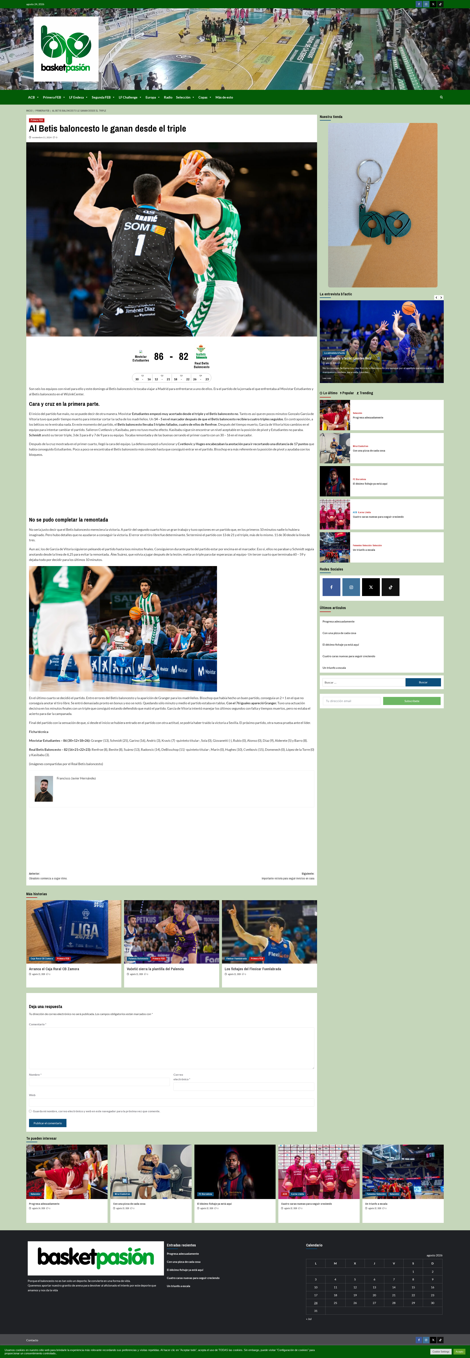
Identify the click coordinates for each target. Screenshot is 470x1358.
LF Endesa (76, 97)
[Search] (441, 97)
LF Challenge (128, 97)
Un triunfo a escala (364, 550)
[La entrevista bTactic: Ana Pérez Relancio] (382, 341)
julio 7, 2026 (331, 363)
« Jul (309, 1319)
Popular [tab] (347, 392)
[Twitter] (433, 4)
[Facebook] (419, 4)
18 (335, 1295)
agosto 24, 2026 (38, 1208)
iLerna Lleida (364, 512)
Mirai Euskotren (360, 446)
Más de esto (224, 97)
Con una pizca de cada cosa (369, 450)
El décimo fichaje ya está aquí (370, 484)
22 (413, 1295)
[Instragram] (426, 4)
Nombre (35, 1074)
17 (315, 1295)
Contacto (32, 1340)
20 (374, 1295)
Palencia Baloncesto (138, 958)
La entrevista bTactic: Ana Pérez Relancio (351, 358)
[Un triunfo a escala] (335, 547)
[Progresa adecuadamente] (335, 414)
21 (393, 1295)
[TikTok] (440, 4)
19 (355, 1295)
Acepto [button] (459, 1351)
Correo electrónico (181, 1077)
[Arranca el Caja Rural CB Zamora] (73, 932)
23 (432, 1295)
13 (374, 1287)
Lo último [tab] (329, 392)
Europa (151, 97)
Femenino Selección (362, 545)
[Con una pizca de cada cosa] (335, 448)
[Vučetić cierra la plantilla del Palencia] (171, 932)
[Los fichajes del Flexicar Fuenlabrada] (269, 932)
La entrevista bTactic (334, 353)
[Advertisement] (139, 486)
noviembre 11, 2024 (42, 137)
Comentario (37, 1024)
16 (432, 1287)
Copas (202, 97)
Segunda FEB (101, 97)
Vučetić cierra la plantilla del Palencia (155, 968)
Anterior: (48, 876)
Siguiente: (288, 876)
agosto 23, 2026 (122, 1208)
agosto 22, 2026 (206, 1208)
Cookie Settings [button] (441, 1351)
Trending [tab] (366, 392)
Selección (183, 97)
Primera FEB (52, 97)
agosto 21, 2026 (38, 974)
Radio (168, 97)
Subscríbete (411, 701)
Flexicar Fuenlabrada (236, 958)
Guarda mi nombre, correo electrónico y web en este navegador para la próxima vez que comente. (96, 1111)
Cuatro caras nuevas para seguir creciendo (378, 517)
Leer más (327, 378)
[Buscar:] (364, 682)
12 (355, 1287)
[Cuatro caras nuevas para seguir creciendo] (335, 514)
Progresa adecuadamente (368, 417)
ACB (31, 97)
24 (315, 1303)
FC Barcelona (359, 479)
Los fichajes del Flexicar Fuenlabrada (253, 968)
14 (393, 1287)
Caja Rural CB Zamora (42, 958)
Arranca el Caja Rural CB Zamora (54, 968)
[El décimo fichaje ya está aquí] (335, 481)
